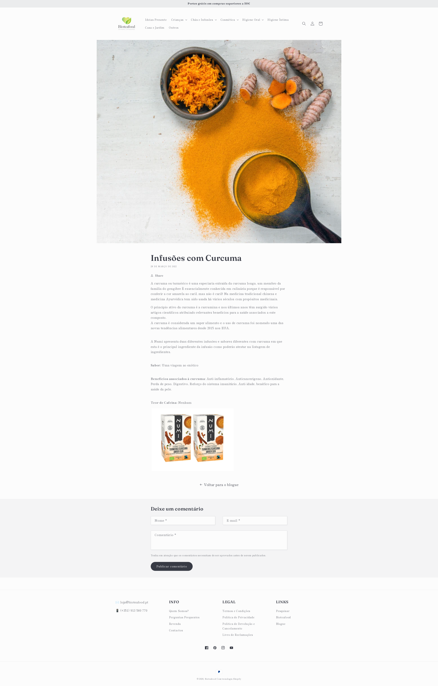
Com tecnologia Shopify (229, 678)
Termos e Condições (236, 611)
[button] (179, 20)
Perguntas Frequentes (184, 617)
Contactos (176, 630)
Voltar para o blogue (221, 484)
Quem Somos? (179, 611)
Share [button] (159, 275)
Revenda (175, 624)
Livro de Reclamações (237, 634)
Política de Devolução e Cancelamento (238, 626)
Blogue (281, 624)
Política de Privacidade (238, 617)
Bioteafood (283, 617)
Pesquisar (283, 611)
